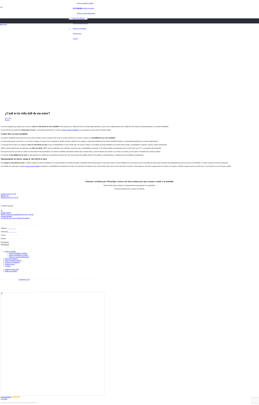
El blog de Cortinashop (12, 262)
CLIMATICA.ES (24, 279)
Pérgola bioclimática (11, 259)
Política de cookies (11, 271)
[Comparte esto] (1, 211)
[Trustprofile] (52, 395)
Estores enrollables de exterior (18, 255)
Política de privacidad (12, 269)
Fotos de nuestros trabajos (13, 260)
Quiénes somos (10, 264)
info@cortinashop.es (12, 235)
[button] (129, 398)
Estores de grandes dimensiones (19, 257)
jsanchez (7, 120)
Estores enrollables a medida (18, 253)
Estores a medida (10, 251)
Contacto (8, 266)
